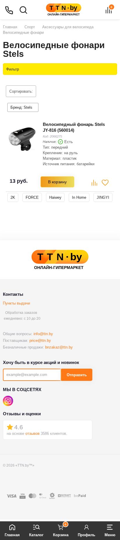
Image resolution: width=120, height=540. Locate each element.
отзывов (32, 433)
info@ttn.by (43, 334)
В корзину (57, 182)
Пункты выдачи (16, 303)
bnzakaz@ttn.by (59, 347)
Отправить (77, 375)
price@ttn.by (40, 340)
